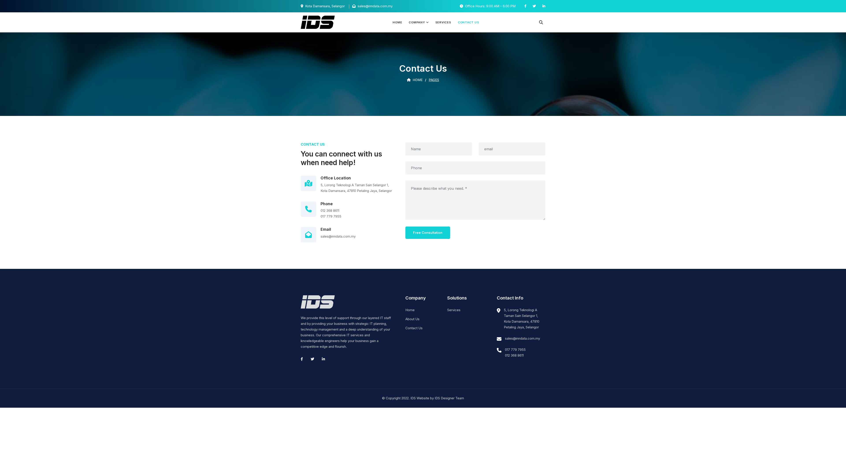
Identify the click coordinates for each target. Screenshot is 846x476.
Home (397, 22)
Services (443, 22)
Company (417, 22)
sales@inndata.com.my (522, 338)
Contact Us (468, 22)
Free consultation (427, 233)
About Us (412, 319)
